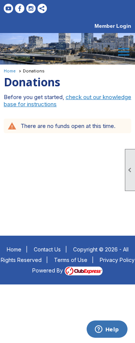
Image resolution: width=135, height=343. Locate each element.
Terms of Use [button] (70, 260)
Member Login (112, 26)
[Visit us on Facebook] (19, 8)
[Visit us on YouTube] (8, 8)
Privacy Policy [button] (117, 260)
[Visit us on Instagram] (31, 8)
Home (10, 71)
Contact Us (47, 249)
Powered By (48, 270)
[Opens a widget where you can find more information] (107, 329)
